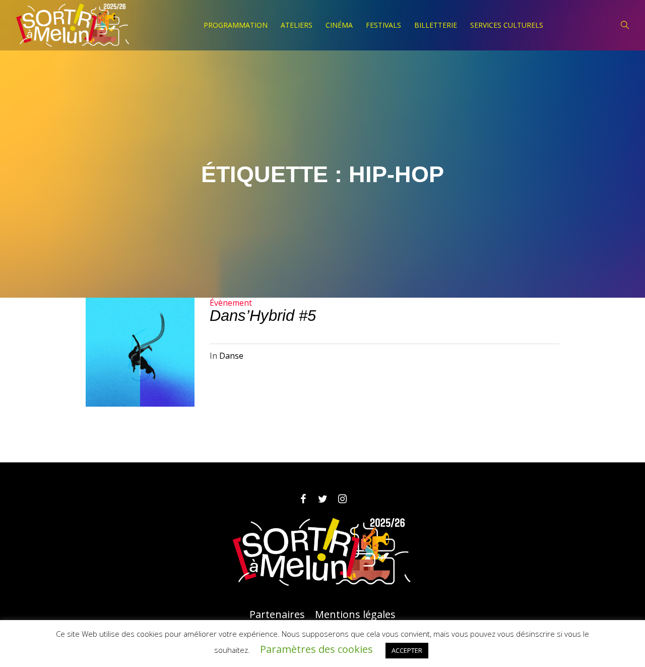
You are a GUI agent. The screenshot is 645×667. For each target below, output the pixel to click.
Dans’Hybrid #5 (263, 315)
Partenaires (277, 614)
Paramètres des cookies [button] (316, 649)
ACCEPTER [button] (407, 650)
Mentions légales (355, 614)
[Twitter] (322, 499)
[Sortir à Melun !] (322, 552)
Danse (231, 355)
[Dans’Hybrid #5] (140, 352)
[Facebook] (303, 499)
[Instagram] (342, 499)
